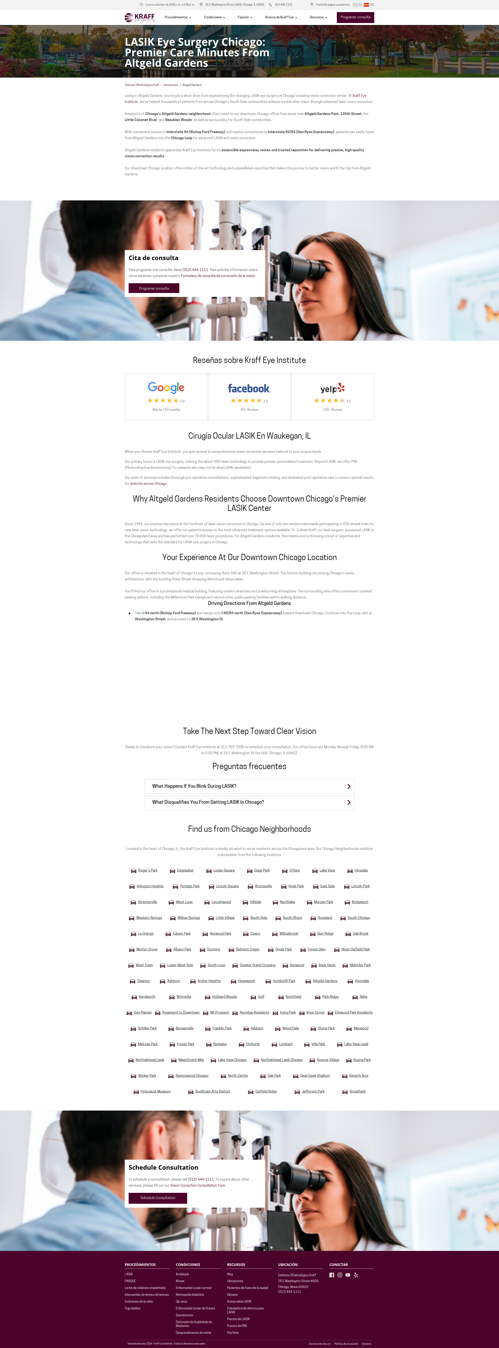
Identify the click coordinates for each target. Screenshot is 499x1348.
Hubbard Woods (224, 997)
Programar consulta (355, 17)
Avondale (362, 981)
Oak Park (274, 1076)
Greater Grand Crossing (258, 965)
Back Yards (327, 965)
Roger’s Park (147, 871)
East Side (327, 886)
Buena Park (362, 1060)
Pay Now (233, 1333)
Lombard (285, 1044)
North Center (238, 1076)
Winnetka (184, 997)
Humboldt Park (284, 981)
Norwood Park (220, 934)
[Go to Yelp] (355, 1275)
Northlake (287, 902)
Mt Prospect (219, 1013)
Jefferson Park (313, 1092)
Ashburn (173, 981)
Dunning (213, 949)
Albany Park (182, 949)
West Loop (184, 902)
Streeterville (147, 902)
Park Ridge (330, 997)
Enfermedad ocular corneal (193, 1288)
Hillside (255, 902)
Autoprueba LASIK (239, 1301)
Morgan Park (323, 902)
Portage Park (190, 886)
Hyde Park (296, 886)
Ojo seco (181, 1301)
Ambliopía (182, 1274)
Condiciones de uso (320, 1344)
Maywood (361, 1028)
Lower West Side (180, 965)
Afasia (180, 1281)
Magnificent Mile (191, 1060)
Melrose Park (148, 1044)
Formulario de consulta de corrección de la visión (218, 276)
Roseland (325, 918)
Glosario (232, 1295)
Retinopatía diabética (190, 1295)
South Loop (216, 965)
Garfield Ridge (266, 1092)
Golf (261, 997)
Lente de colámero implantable (145, 1288)
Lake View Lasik (356, 1044)
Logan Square (224, 871)
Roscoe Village (328, 1060)
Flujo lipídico (133, 1308)
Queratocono (184, 1315)
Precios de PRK (237, 1326)
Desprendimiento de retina (193, 1333)
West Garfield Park (356, 949)
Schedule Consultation (158, 1198)
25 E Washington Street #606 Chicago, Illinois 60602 (298, 1284)
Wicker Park (147, 1076)
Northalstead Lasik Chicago (282, 1060)
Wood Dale (290, 1028)
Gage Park (262, 871)
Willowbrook (289, 934)
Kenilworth (147, 997)
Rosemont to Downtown (181, 1013)
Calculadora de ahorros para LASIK (245, 1310)
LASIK (129, 1274)
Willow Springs (189, 918)
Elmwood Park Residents (354, 1013)
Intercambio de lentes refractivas (147, 1295)
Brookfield (357, 1092)
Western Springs (149, 918)
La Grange (146, 934)
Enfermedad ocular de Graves (195, 1308)
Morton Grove (146, 949)
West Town (144, 965)
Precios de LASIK (238, 1319)
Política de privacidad (346, 1344)
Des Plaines (143, 1013)
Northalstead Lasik (150, 1060)
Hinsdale (361, 871)
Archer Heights (209, 981)
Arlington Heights (150, 886)
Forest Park (185, 1044)
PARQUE (130, 1281)
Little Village (225, 918)
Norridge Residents (254, 1013)
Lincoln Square (227, 886)
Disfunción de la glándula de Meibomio (194, 1324)
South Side (258, 918)
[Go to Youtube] (347, 1275)
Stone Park (326, 1028)
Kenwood (297, 965)
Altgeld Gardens (325, 981)
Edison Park (182, 934)
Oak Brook (360, 934)
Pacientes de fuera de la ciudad (247, 1288)
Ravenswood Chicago (192, 1076)
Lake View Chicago (232, 1060)
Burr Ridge (326, 934)
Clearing (143, 981)
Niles (363, 997)
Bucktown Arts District (213, 1092)
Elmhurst (253, 1044)
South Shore (292, 918)
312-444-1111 (283, 5)
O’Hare (294, 871)
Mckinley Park (360, 965)
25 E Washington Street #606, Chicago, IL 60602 (234, 5)
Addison (257, 1028)
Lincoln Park (360, 886)
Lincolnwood (221, 902)
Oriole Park (283, 949)
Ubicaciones (171, 85)
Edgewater (185, 871)
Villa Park (318, 1044)
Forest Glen (317, 949)
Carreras (366, 1344)
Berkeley (220, 1044)
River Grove (315, 1013)
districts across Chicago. (148, 484)
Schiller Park (147, 1028)
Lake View (327, 871)
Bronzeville (263, 886)
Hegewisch (246, 981)
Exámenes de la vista (139, 1301)
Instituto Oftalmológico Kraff (142, 85)
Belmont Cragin (247, 949)
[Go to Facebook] (331, 1275)
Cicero (255, 934)
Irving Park (288, 1013)
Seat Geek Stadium (315, 1076)
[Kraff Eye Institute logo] (140, 17)
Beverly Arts (358, 1076)
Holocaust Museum (155, 1092)
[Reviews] (166, 397)
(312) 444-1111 (195, 270)
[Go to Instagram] (339, 1275)
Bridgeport (360, 902)
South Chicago (359, 918)
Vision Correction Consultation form (197, 1186)
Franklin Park (222, 1028)
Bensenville (185, 1028)
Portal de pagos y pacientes (333, 5)
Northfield (293, 997)
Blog (230, 1274)
